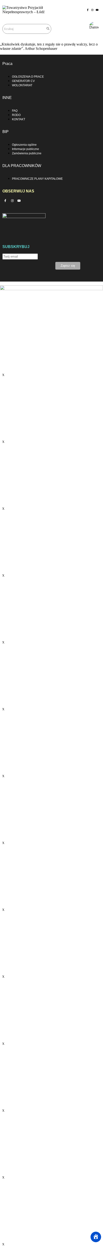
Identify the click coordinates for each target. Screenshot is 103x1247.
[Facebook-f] (87, 9)
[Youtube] (97, 9)
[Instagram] (92, 9)
